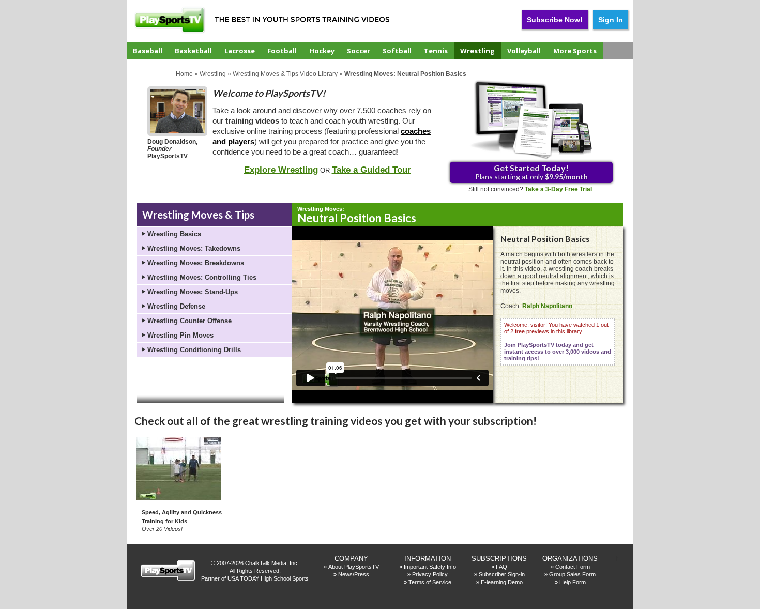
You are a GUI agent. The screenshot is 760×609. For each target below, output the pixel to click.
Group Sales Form (572, 574)
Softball (397, 50)
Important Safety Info (430, 567)
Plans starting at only (531, 172)
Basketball (193, 50)
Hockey (322, 50)
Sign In (610, 20)
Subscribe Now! (555, 20)
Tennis (436, 50)
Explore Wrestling (281, 170)
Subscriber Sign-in (502, 574)
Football (282, 50)
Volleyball (524, 50)
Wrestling (477, 50)
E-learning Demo (502, 582)
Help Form (572, 582)
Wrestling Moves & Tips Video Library (285, 74)
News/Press (353, 574)
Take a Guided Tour (371, 170)
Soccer (358, 50)
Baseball (147, 50)
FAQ (501, 567)
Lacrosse (239, 50)
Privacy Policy (430, 574)
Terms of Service (429, 582)
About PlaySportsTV (353, 567)
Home (184, 74)
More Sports (575, 50)
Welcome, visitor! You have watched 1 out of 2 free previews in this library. (557, 341)
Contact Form (572, 567)
